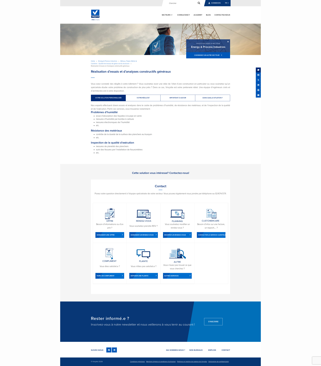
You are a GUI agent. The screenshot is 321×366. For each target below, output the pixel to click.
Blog (208, 15)
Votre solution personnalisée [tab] (108, 98)
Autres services (171, 276)
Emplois (212, 350)
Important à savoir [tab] (178, 98)
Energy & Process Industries (107, 61)
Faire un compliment (105, 276)
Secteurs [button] (166, 15)
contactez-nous (222, 15)
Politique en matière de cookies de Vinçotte (192, 362)
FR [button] (226, 3)
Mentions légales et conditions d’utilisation (161, 362)
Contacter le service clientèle (212, 235)
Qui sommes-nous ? (175, 350)
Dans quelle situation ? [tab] (213, 98)
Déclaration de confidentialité (218, 362)
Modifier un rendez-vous (175, 235)
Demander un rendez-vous (142, 235)
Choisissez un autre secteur (207, 55)
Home (93, 61)
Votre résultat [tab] (143, 98)
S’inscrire (213, 321)
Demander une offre (106, 235)
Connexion (216, 3)
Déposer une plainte (139, 276)
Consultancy (183, 15)
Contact (226, 350)
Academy (198, 15)
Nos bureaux (196, 350)
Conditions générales (137, 362)
